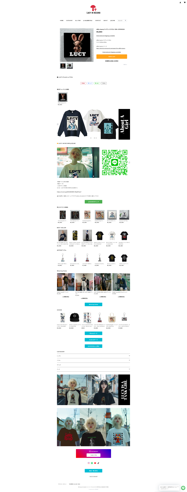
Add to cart (111, 56)
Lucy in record (93, 476)
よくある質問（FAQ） (88, 20)
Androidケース (93, 340)
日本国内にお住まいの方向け (111, 61)
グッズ (58, 369)
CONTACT (98, 20)
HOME (61, 20)
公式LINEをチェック (93, 202)
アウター (59, 360)
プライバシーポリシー (62, 484)
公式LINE (112, 20)
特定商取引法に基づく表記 (74, 484)
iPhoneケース (93, 333)
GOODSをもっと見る (93, 346)
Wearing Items (93, 304)
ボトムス (59, 364)
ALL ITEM (77, 20)
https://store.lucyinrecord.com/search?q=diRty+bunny (110, 48)
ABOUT (106, 20)
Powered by (92, 489)
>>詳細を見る (65, 296)
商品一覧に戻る (93, 471)
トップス (59, 356)
